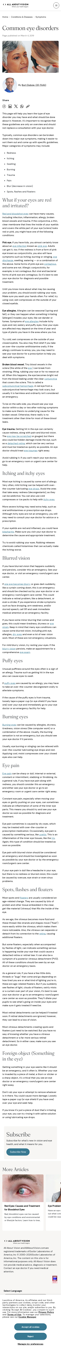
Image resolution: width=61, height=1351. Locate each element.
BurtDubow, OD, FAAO (34, 85)
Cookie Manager (27, 1317)
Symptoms (41, 17)
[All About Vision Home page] (15, 5)
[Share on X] (16, 106)
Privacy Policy (46, 1312)
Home (5, 17)
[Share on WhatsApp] (22, 106)
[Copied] (28, 106)
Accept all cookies (31, 1327)
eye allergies (32, 321)
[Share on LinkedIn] (10, 106)
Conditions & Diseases (22, 17)
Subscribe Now (18, 1152)
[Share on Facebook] (4, 106)
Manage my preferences (30, 1344)
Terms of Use (14, 1314)
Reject (31, 1336)
